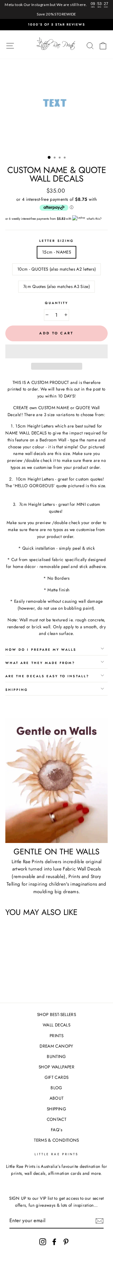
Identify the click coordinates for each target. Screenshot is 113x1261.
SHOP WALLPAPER (56, 1067)
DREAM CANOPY (56, 1046)
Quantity (56, 303)
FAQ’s (56, 1130)
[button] (56, 351)
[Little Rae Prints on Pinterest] (65, 1241)
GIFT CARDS (56, 1077)
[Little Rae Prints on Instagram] (42, 1241)
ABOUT (57, 1098)
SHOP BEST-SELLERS (56, 1014)
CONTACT (56, 1119)
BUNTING (56, 1056)
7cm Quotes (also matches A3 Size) (56, 286)
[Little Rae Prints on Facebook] (54, 1241)
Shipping (16, 689)
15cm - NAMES (56, 252)
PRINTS (56, 1035)
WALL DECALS (56, 1025)
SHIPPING (56, 1109)
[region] (56, 9)
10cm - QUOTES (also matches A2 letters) (56, 269)
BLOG (56, 1088)
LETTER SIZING (56, 240)
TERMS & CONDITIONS (56, 1140)
